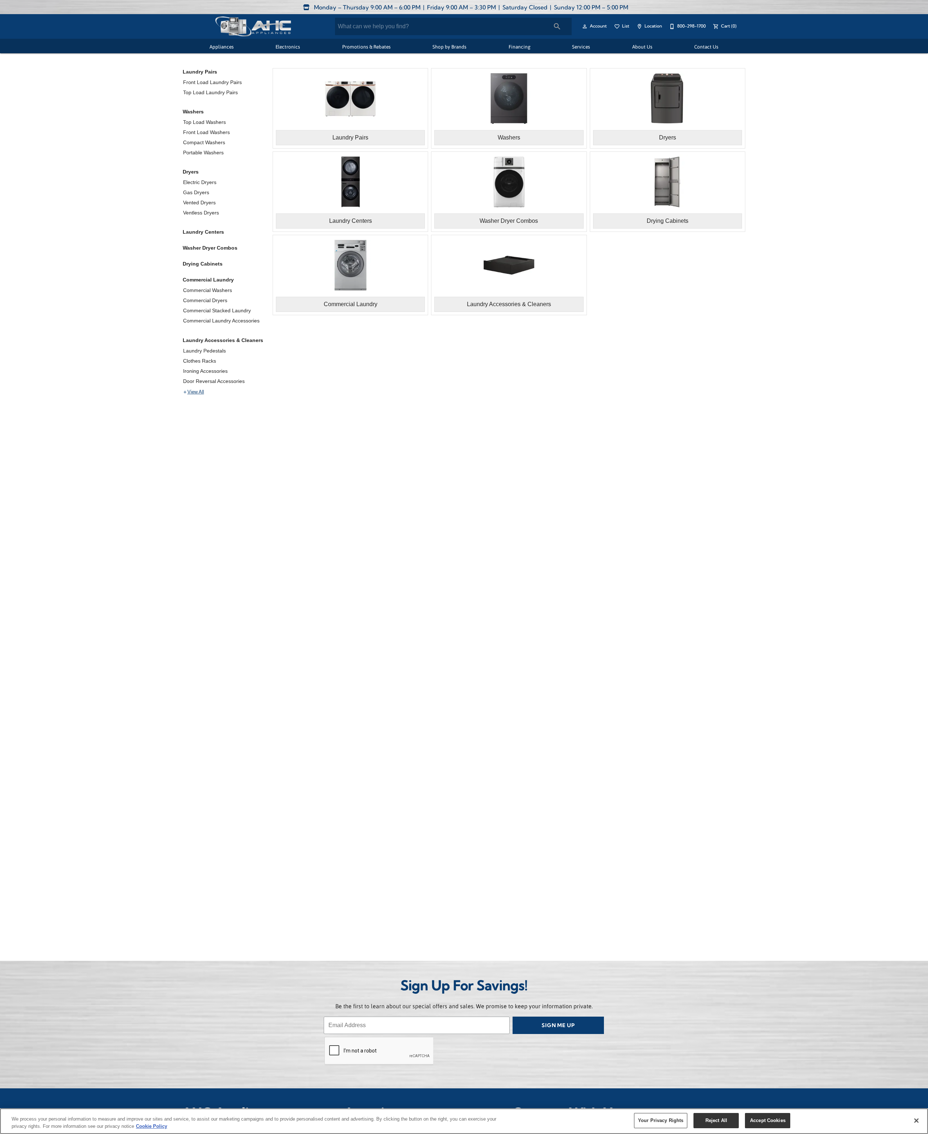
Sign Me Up (558, 1026)
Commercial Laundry (208, 280)
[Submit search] (557, 26)
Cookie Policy (151, 1126)
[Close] (916, 1121)
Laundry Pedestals (204, 351)
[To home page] (252, 26)
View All (195, 392)
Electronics (288, 46)
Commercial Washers (207, 290)
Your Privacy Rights (660, 1120)
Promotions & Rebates (366, 46)
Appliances (222, 46)
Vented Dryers (199, 202)
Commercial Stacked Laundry (217, 310)
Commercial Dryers (205, 300)
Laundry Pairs (200, 72)
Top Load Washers (204, 122)
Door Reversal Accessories (214, 381)
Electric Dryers (199, 182)
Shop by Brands (449, 46)
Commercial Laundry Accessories (221, 321)
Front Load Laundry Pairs (212, 82)
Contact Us (706, 46)
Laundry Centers (203, 232)
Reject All (716, 1120)
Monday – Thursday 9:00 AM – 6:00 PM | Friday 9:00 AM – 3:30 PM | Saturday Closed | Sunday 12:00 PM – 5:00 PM (470, 8)
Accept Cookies (768, 1120)
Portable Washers (203, 152)
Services (581, 46)
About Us (642, 46)
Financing (519, 46)
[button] (584, 26)
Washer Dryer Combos (210, 248)
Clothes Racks (199, 361)
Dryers (191, 172)
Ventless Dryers (201, 213)
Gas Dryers (196, 192)
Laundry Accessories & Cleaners (223, 340)
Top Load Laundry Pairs (210, 92)
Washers (193, 111)
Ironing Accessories (205, 371)
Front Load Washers (206, 132)
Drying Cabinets (203, 264)
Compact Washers (204, 142)
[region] (464, 1121)
